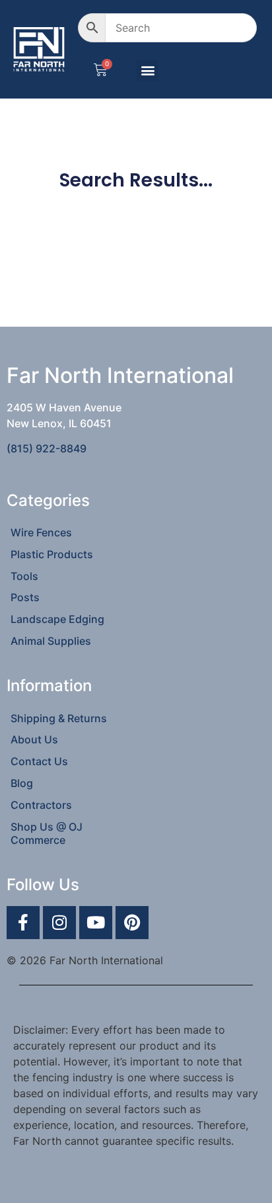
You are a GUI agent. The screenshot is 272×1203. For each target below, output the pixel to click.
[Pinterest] (132, 922)
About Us (34, 739)
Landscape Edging (57, 619)
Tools (24, 576)
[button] (147, 70)
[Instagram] (59, 922)
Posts (25, 597)
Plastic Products (52, 554)
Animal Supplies (51, 640)
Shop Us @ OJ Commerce (47, 833)
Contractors (41, 804)
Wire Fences (41, 532)
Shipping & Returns (59, 718)
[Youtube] (95, 922)
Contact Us (39, 761)
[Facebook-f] (23, 922)
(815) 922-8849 (46, 448)
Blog (22, 783)
